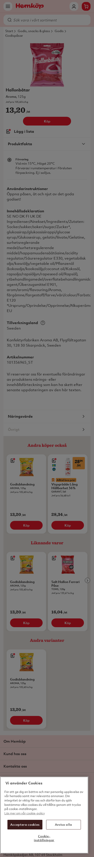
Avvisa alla (63, 824)
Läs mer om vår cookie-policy (24, 813)
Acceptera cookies (25, 824)
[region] (44, 815)
